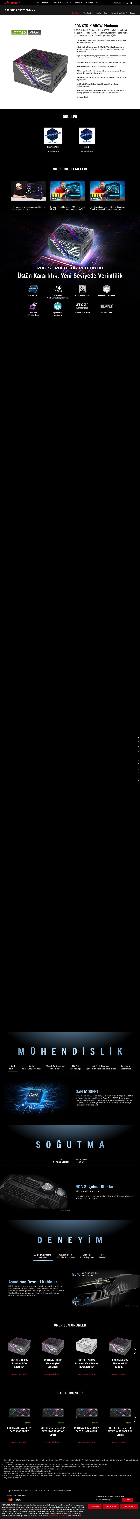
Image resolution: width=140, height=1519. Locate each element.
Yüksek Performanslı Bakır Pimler (127, 749)
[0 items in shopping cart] (135, 2)
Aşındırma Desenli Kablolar (129, 772)
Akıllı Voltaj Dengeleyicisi (130, 746)
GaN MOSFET (133, 744)
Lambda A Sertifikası (131, 756)
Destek (132, 13)
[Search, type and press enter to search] (126, 2)
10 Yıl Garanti (133, 780)
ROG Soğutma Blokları (131, 763)
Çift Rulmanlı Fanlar (131, 766)
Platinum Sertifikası (131, 754)
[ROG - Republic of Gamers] (12, 2)
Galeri (106, 13)
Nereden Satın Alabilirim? (119, 13)
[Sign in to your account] (131, 2)
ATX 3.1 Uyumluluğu (131, 751)
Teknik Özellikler (88, 13)
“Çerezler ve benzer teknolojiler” (58, 1515)
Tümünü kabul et (129, 1507)
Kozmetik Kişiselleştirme (130, 777)
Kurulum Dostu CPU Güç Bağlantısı (127, 775)
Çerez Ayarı (95, 1507)
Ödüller (98, 13)
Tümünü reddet (111, 1507)
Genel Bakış (75, 13)
